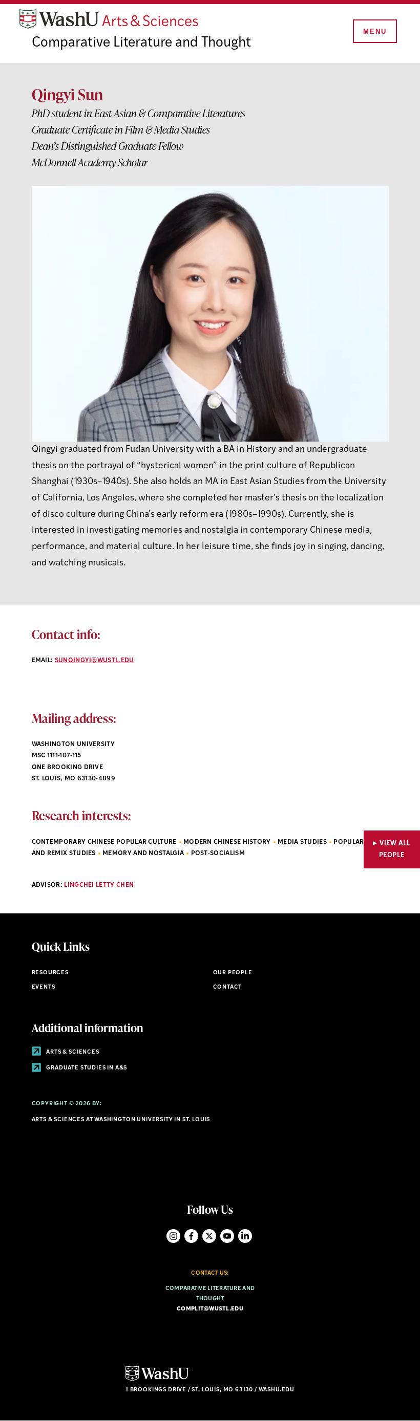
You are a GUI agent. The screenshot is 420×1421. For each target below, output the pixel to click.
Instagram (173, 1236)
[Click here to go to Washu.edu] (157, 1380)
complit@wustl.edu (210, 1309)
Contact (227, 987)
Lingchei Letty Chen (99, 885)
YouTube (227, 1236)
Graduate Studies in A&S (86, 1068)
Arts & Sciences (72, 1052)
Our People (233, 973)
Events (43, 987)
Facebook (191, 1236)
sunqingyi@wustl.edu (94, 661)
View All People (395, 849)
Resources (50, 973)
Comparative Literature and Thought (141, 43)
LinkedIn (245, 1236)
